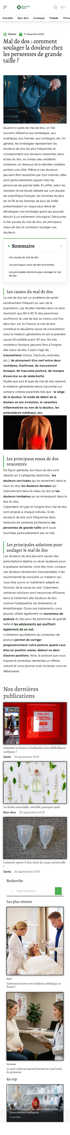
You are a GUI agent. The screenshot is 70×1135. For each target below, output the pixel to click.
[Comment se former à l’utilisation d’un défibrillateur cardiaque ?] (35, 723)
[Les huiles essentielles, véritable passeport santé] (35, 782)
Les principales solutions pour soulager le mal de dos (35, 273)
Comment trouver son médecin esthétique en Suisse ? (34, 985)
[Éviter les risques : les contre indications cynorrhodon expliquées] (35, 1103)
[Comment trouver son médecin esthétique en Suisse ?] (35, 941)
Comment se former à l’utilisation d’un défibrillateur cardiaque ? (34, 750)
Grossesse (11, 1064)
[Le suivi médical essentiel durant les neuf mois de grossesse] (35, 1026)
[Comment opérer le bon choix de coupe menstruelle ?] (35, 838)
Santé (7, 757)
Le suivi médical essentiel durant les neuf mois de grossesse (34, 1070)
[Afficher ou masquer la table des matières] (48, 246)
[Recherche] (55, 7)
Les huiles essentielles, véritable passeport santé (31, 807)
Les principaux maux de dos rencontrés (31, 264)
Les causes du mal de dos (23, 257)
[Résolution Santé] (23, 7)
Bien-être (9, 812)
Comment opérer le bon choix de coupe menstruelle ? (34, 864)
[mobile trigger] (6, 7)
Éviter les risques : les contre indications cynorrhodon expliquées (34, 1110)
